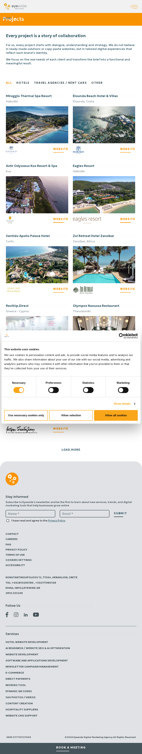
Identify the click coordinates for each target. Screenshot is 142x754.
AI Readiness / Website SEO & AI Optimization (38, 648)
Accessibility (15, 565)
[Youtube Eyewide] (36, 614)
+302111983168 (45, 582)
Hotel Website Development (27, 642)
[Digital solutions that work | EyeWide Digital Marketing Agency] (15, 6)
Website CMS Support (22, 715)
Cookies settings (19, 560)
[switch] (53, 390)
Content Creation (19, 703)
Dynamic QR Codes (19, 691)
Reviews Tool (16, 685)
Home (7, 18)
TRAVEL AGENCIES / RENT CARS (60, 82)
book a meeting (71, 747)
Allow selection (71, 415)
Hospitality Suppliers (22, 709)
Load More (71, 449)
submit (120, 513)
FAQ (8, 544)
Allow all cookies (116, 415)
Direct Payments (18, 678)
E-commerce (15, 672)
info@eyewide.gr (27, 587)
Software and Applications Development (37, 660)
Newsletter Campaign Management (32, 666)
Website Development (22, 654)
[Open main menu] (136, 4)
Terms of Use (15, 554)
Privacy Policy (56, 520)
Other (97, 82)
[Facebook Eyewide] (7, 614)
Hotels (23, 82)
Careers (12, 539)
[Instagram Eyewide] (16, 614)
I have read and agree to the (38, 520)
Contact (12, 534)
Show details (122, 403)
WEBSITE (60, 149)
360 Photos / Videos (21, 697)
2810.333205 (14, 593)
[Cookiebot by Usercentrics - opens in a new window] (121, 336)
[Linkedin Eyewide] (26, 614)
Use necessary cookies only (26, 415)
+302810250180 (23, 582)
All (9, 82)
